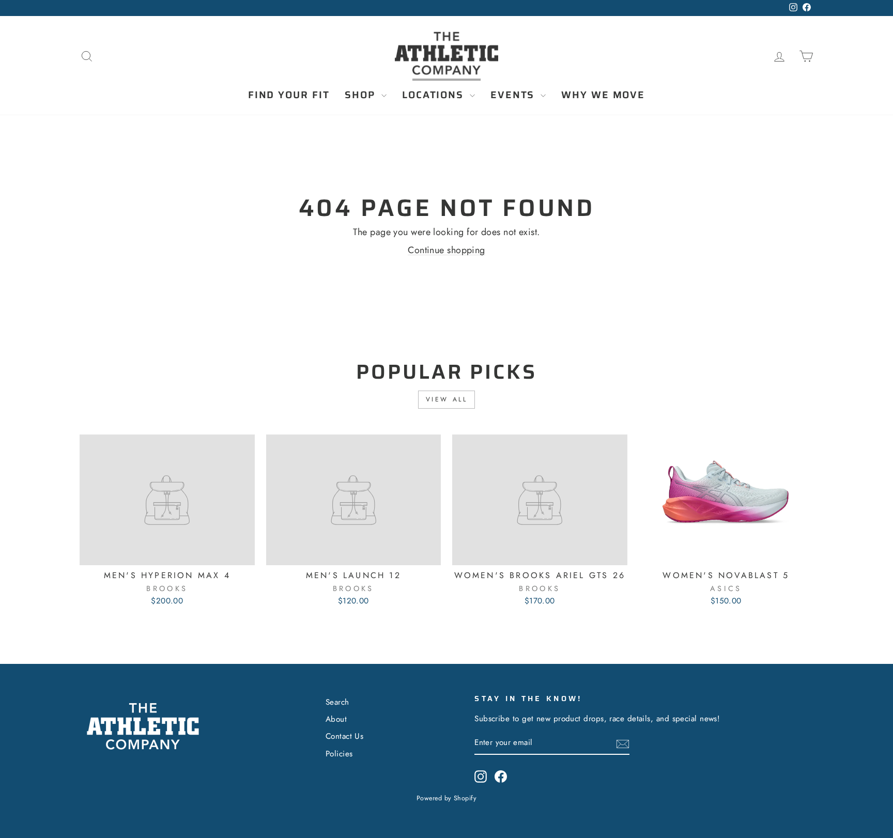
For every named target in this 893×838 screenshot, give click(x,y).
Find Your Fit (289, 94)
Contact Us (345, 736)
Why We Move (603, 94)
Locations (434, 94)
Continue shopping (446, 250)
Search (337, 702)
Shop (362, 94)
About (336, 719)
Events (514, 94)
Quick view (167, 552)
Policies (339, 753)
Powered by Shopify (446, 798)
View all (447, 399)
